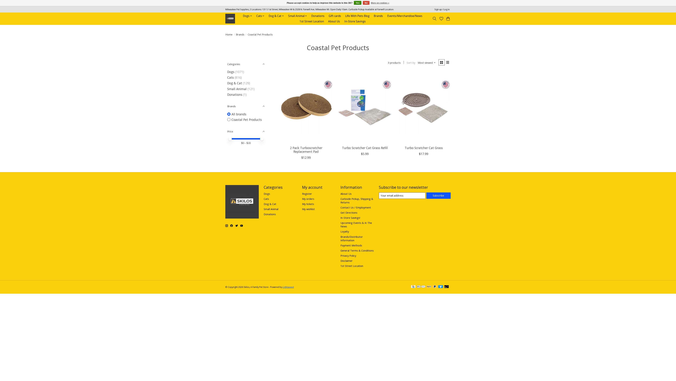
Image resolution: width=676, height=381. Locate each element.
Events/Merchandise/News (404, 16)
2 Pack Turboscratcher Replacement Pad (306, 150)
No (366, 3)
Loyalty (344, 231)
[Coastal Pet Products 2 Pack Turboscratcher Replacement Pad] (306, 107)
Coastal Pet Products (246, 119)
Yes (357, 3)
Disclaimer (346, 260)
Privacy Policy (348, 255)
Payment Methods (351, 245)
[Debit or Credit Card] (446, 287)
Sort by (411, 62)
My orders (308, 199)
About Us (334, 21)
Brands (378, 16)
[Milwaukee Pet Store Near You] (230, 18)
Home (229, 34)
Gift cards (335, 16)
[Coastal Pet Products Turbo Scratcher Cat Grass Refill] (365, 107)
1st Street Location (312, 21)
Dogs (230, 72)
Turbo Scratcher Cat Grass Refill (365, 148)
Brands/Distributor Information (351, 238)
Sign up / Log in (442, 9)
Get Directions (348, 212)
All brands (238, 114)
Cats (230, 77)
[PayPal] (429, 287)
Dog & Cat (234, 83)
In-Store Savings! (350, 217)
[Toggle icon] (434, 19)
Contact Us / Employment (355, 207)
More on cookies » (380, 3)
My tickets (308, 204)
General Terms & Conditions (357, 250)
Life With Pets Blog (357, 16)
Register (307, 193)
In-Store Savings (355, 21)
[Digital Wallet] (421, 287)
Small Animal (237, 89)
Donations (317, 16)
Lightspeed (288, 287)
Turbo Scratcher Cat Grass (424, 148)
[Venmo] (440, 287)
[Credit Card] (413, 287)
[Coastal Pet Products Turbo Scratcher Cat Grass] (423, 107)
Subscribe (438, 195)
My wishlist (308, 209)
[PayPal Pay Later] (435, 287)
